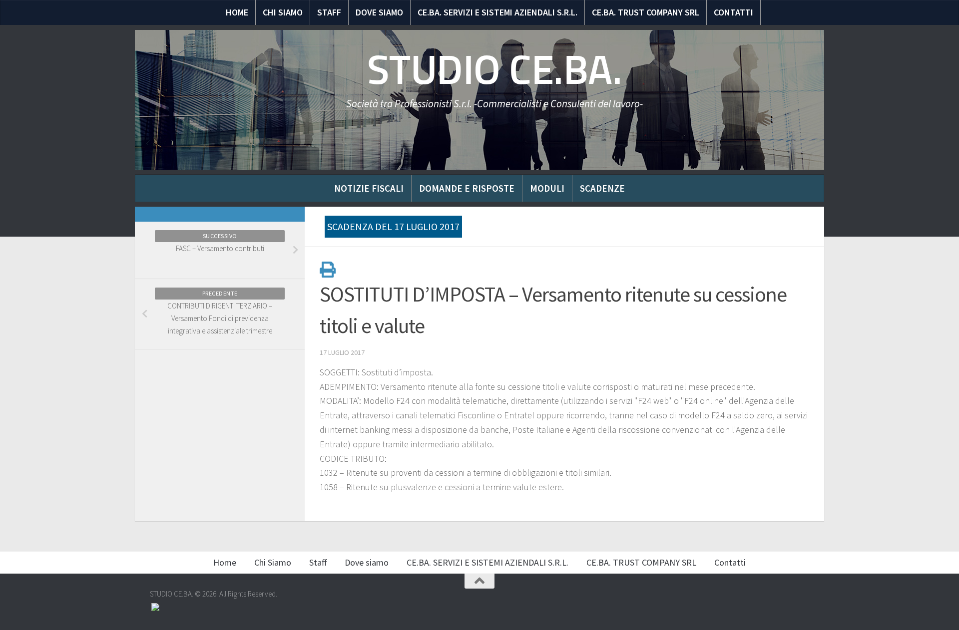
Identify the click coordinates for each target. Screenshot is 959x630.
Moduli (547, 188)
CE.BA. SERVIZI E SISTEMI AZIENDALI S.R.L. (497, 12)
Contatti (733, 12)
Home (237, 12)
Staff (329, 12)
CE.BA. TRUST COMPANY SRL (645, 12)
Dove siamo (379, 12)
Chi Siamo (283, 12)
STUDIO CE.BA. (494, 69)
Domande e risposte (466, 188)
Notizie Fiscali (369, 188)
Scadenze (602, 188)
